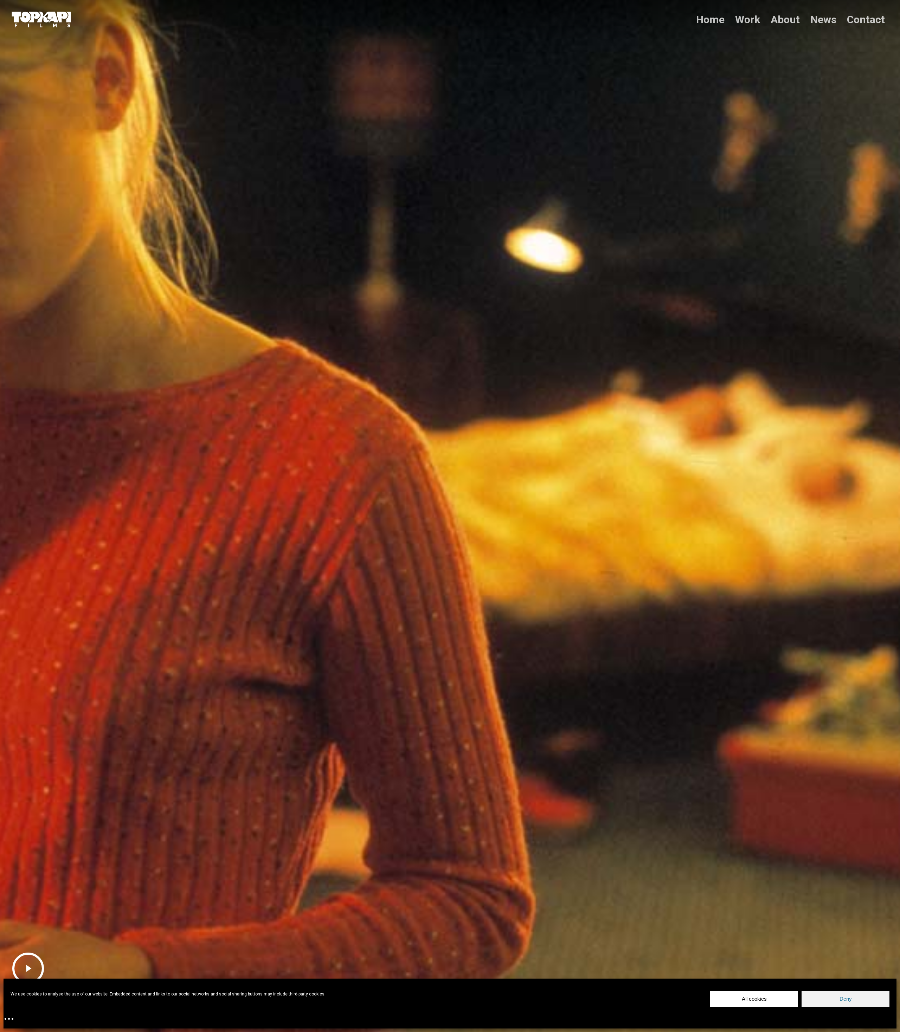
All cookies (754, 999)
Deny (846, 999)
